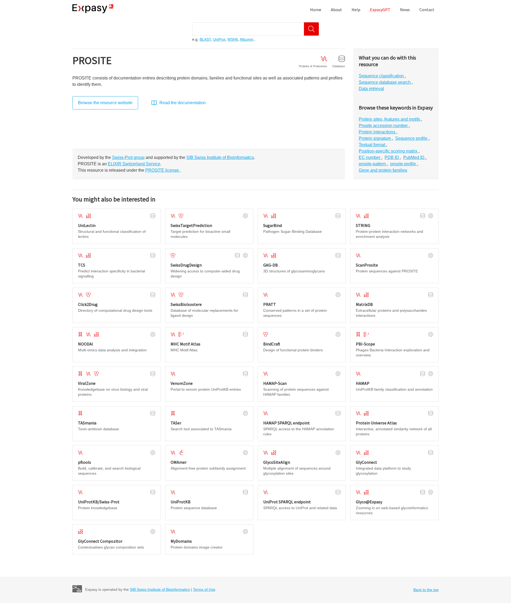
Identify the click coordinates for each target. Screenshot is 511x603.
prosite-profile (403, 164)
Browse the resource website (105, 102)
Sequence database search (385, 82)
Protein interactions (377, 132)
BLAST (205, 39)
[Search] (311, 29)
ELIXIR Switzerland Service (134, 164)
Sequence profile (411, 138)
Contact (426, 9)
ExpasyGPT (380, 9)
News (405, 9)
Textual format (372, 144)
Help (356, 9)
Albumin (246, 39)
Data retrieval (371, 88)
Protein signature (375, 138)
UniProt (219, 39)
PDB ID (392, 157)
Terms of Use (204, 589)
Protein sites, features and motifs (390, 119)
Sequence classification (382, 76)
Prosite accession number (384, 125)
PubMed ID (414, 157)
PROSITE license (162, 170)
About (336, 9)
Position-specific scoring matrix (388, 151)
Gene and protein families (383, 170)
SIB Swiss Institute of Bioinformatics (160, 589)
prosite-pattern (373, 164)
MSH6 (233, 39)
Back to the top (426, 590)
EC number (370, 157)
